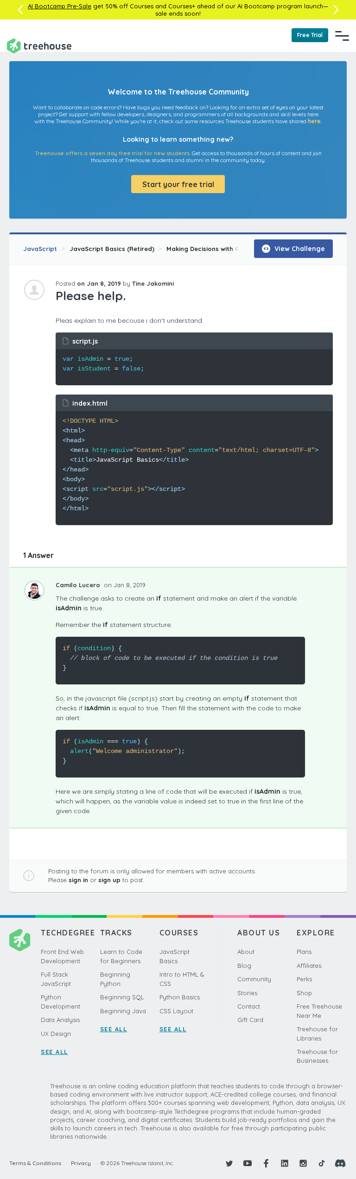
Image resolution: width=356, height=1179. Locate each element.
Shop (304, 993)
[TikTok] (321, 1163)
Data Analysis (60, 1019)
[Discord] (340, 1163)
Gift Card (250, 1019)
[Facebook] (266, 1163)
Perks (304, 979)
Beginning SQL (122, 997)
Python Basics (179, 997)
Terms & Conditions (35, 1163)
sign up (109, 880)
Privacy (81, 1163)
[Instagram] (303, 1163)
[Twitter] (228, 1163)
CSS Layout (176, 1011)
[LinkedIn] (284, 1163)
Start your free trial (178, 184)
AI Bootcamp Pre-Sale (59, 6)
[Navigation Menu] (342, 36)
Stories (247, 993)
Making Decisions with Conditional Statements (237, 248)
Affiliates (309, 965)
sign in (78, 880)
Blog (244, 965)
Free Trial (310, 34)
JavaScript (40, 248)
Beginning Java (123, 1011)
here (314, 121)
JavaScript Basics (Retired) (112, 248)
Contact (248, 1006)
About (245, 951)
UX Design (56, 1033)
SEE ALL (54, 1051)
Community (254, 979)
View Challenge (299, 249)
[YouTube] (247, 1163)
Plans (304, 951)
